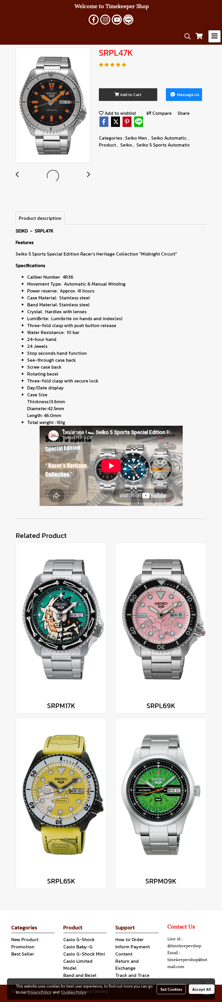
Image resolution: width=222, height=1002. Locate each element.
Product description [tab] (40, 218)
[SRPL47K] (53, 105)
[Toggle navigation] (214, 36)
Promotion (22, 946)
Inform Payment (132, 946)
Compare (161, 113)
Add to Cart (130, 95)
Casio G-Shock (79, 939)
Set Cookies (171, 989)
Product (108, 144)
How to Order (129, 939)
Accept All (201, 989)
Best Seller (22, 953)
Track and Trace (132, 975)
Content (123, 953)
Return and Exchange (127, 964)
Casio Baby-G (77, 946)
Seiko (126, 144)
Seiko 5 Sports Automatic (163, 144)
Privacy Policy (39, 992)
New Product (24, 939)
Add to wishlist (119, 113)
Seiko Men (136, 137)
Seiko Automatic (169, 137)
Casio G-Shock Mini (84, 953)
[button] (185, 36)
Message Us (187, 95)
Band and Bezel (80, 975)
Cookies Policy (73, 992)
